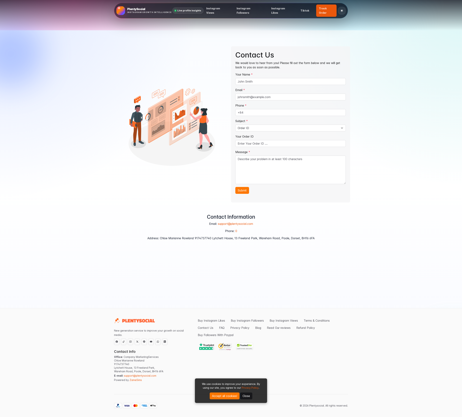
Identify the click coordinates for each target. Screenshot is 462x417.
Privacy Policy (250, 387)
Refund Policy (305, 328)
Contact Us (205, 328)
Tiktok (304, 10)
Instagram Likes (278, 10)
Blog (258, 328)
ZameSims (136, 379)
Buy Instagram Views (284, 320)
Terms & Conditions (317, 320)
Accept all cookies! (224, 396)
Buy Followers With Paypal (216, 335)
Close (246, 396)
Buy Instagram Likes (211, 320)
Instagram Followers (243, 10)
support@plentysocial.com (235, 224)
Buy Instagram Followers (247, 320)
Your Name (244, 74)
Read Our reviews (279, 328)
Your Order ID (244, 136)
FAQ (222, 328)
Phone (241, 105)
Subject (241, 121)
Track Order (323, 10)
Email (240, 90)
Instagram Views (213, 10)
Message (242, 152)
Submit (242, 190)
